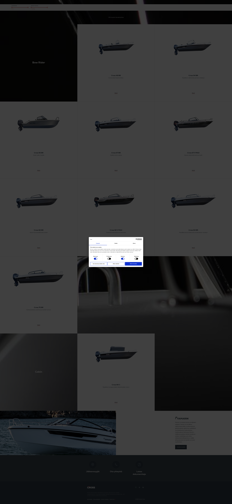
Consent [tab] (98, 243)
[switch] (109, 259)
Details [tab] (116, 243)
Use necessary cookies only (99, 263)
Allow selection (116, 263)
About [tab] (134, 243)
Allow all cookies (133, 263)
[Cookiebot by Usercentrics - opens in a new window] (136, 239)
